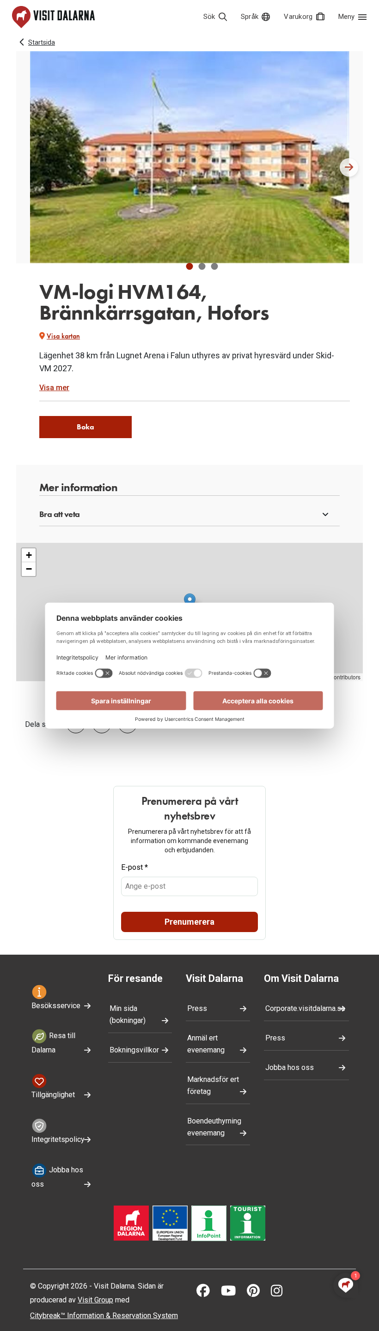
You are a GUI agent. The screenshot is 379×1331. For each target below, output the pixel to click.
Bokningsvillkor (134, 1050)
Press (197, 1008)
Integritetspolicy (58, 1139)
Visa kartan (63, 336)
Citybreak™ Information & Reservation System (104, 1315)
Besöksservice (55, 1005)
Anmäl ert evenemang (206, 1044)
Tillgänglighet (53, 1094)
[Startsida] (53, 17)
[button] (189, 266)
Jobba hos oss (57, 1176)
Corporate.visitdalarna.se (305, 1008)
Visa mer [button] (54, 387)
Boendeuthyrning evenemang (214, 1127)
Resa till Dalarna (53, 1043)
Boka (85, 427)
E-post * (134, 867)
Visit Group (95, 1299)
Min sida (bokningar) (128, 1014)
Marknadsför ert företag (213, 1085)
